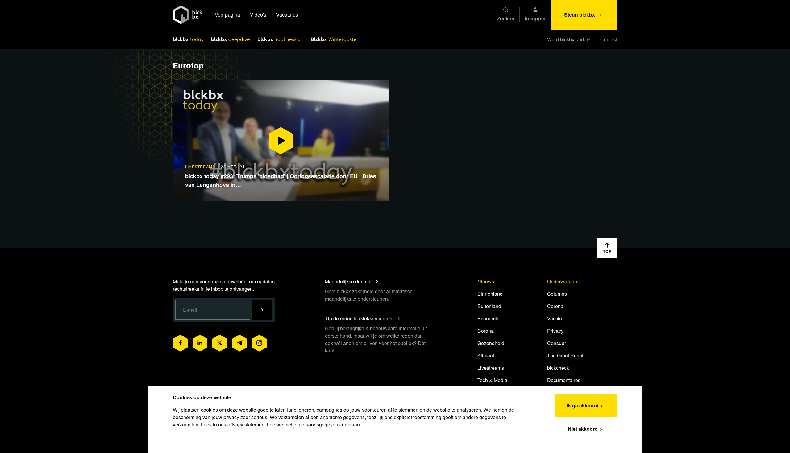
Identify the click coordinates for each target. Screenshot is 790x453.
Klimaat (485, 355)
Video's (258, 14)
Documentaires (563, 380)
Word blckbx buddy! (568, 39)
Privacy (555, 330)
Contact (608, 39)
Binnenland (490, 293)
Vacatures (287, 14)
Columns (557, 293)
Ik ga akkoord (583, 405)
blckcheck (558, 367)
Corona (485, 330)
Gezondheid (490, 343)
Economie (488, 318)
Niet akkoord (583, 428)
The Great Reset (565, 355)
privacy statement (246, 424)
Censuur (556, 343)
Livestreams (490, 367)
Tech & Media (492, 380)
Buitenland (489, 306)
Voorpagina (227, 14)
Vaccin (554, 318)
